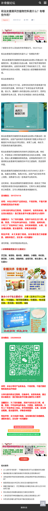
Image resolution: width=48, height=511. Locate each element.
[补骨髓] (24, 36)
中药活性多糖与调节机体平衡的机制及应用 (18, 499)
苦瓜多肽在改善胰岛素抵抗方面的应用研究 (18, 492)
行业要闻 (24, 459)
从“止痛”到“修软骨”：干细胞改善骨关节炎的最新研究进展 (24, 470)
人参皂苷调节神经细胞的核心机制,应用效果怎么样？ (22, 495)
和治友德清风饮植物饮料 (24, 427)
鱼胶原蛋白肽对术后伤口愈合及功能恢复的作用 (20, 483)
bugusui (5, 20)
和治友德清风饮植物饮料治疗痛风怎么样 (23, 431)
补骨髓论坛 (8, 3)
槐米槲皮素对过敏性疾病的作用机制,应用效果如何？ (22, 473)
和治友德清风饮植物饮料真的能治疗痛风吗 (23, 434)
